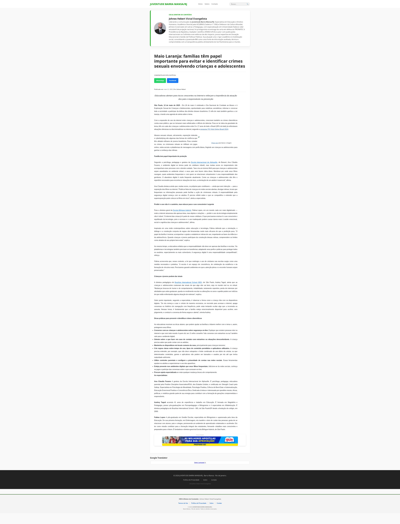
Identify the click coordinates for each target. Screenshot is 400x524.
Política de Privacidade (191, 480)
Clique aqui (214, 143)
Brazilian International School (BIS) (188, 282)
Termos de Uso (183, 503)
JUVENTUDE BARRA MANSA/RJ (168, 4)
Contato (214, 4)
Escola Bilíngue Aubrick (182, 210)
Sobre (207, 4)
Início (200, 4)
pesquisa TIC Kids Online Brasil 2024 (214, 129)
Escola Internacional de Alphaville (204, 162)
